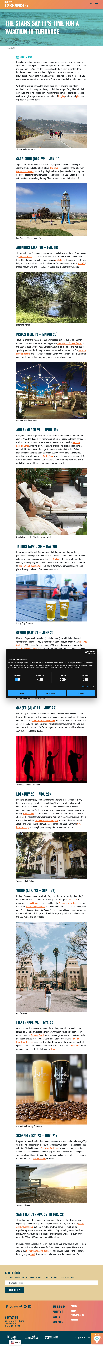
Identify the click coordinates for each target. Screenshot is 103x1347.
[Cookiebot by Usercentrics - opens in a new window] (86, 652)
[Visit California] (32, 1337)
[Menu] (96, 4)
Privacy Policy (77, 1315)
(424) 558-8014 (15, 1326)
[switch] (40, 679)
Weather (74, 1319)
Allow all (81, 693)
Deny (22, 693)
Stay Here (58, 1322)
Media (73, 1310)
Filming (74, 1306)
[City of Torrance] (12, 1337)
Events (56, 1316)
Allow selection (51, 693)
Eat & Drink (59, 1306)
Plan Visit (58, 1311)
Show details (86, 687)
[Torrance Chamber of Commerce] (51, 1337)
